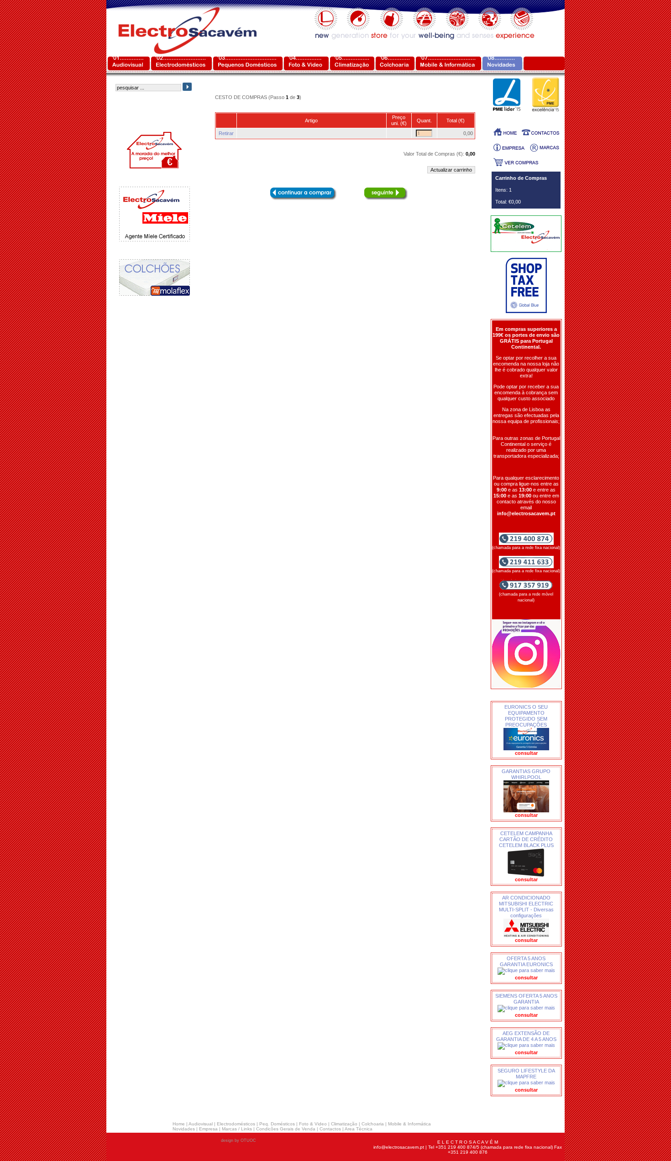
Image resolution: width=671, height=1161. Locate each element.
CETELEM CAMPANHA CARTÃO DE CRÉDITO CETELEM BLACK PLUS (526, 839)
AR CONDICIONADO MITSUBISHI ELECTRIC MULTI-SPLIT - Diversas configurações (526, 906)
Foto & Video (313, 1123)
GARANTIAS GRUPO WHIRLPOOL (526, 774)
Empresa (208, 1128)
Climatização (344, 1123)
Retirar (226, 133)
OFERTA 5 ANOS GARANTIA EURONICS (526, 961)
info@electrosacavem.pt (398, 1147)
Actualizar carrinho (451, 170)
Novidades (184, 1128)
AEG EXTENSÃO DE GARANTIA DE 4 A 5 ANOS (526, 1036)
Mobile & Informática (409, 1123)
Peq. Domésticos (277, 1123)
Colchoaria (373, 1123)
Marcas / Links (237, 1128)
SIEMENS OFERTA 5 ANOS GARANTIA (526, 998)
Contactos (330, 1128)
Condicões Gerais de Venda (285, 1128)
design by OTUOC (238, 1140)
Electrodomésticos (236, 1123)
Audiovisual (201, 1123)
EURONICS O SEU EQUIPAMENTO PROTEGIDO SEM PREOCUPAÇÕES (526, 715)
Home (179, 1123)
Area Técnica (358, 1128)
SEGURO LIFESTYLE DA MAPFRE (526, 1073)
